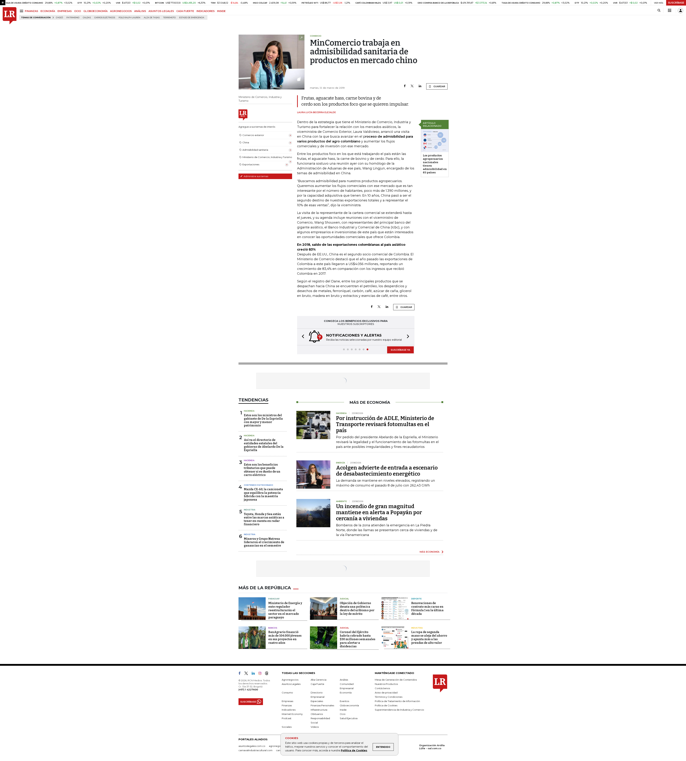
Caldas (87, 17)
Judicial (344, 598)
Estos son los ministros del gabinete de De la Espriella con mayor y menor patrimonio (263, 420)
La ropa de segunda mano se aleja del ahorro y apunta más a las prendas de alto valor (429, 637)
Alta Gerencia (318, 679)
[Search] (659, 10)
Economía (346, 692)
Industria (249, 509)
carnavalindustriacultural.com (255, 750)
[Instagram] (261, 674)
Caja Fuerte (317, 684)
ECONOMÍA (48, 11)
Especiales (317, 701)
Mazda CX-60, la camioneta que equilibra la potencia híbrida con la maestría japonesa (263, 494)
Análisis (344, 679)
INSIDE (221, 11)
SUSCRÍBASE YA (400, 349)
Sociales (287, 726)
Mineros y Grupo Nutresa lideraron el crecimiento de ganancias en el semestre (264, 542)
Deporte (416, 598)
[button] (302, 336)
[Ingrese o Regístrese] (680, 10)
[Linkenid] (255, 674)
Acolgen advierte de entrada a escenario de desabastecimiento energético (387, 470)
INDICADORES (206, 11)
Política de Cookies (354, 750)
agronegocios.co (279, 746)
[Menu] (22, 11)
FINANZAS (31, 11)
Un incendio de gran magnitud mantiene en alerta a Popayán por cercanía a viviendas (379, 512)
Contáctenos (382, 688)
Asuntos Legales (291, 684)
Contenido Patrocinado (258, 485)
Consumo (287, 692)
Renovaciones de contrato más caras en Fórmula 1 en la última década (427, 608)
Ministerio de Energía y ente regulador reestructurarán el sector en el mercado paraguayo (285, 610)
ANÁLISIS (140, 11)
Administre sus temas (255, 176)
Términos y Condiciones (388, 696)
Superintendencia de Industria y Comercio (399, 709)
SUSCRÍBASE (676, 2)
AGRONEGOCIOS (121, 11)
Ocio (343, 714)
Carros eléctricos (104, 17)
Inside (343, 709)
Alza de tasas (152, 17)
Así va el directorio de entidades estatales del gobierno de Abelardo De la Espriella (264, 445)
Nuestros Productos (386, 684)
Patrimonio (72, 17)
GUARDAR (439, 86)
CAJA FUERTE (185, 11)
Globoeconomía (349, 705)
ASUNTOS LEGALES (161, 11)
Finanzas (287, 705)
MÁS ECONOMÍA (429, 551)
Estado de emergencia (191, 17)
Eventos (344, 701)
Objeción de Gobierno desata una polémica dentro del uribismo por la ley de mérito (357, 608)
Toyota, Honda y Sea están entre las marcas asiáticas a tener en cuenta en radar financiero (264, 519)
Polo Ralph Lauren (129, 17)
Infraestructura (319, 709)
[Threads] (268, 674)
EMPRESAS (65, 11)
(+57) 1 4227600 (248, 689)
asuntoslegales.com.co (251, 746)
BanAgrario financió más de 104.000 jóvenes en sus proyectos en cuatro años (285, 637)
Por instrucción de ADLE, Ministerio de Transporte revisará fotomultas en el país (385, 424)
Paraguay (274, 598)
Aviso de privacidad (386, 692)
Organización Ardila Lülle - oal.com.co (432, 747)
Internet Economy (292, 714)
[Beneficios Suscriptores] (669, 11)
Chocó (59, 17)
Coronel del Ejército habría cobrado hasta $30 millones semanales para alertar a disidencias (357, 639)
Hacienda (249, 411)
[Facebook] (405, 86)
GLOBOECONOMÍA (95, 11)
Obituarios (317, 714)
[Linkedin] (420, 86)
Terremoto (169, 17)
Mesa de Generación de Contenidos (396, 679)
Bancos (272, 628)
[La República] (9, 15)
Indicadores (288, 709)
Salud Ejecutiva (348, 718)
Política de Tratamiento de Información (397, 701)
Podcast (286, 718)
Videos (315, 726)
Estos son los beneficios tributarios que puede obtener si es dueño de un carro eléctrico (262, 470)
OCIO (77, 11)
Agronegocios (290, 679)
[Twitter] (412, 86)
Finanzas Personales (322, 705)
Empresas (287, 701)
